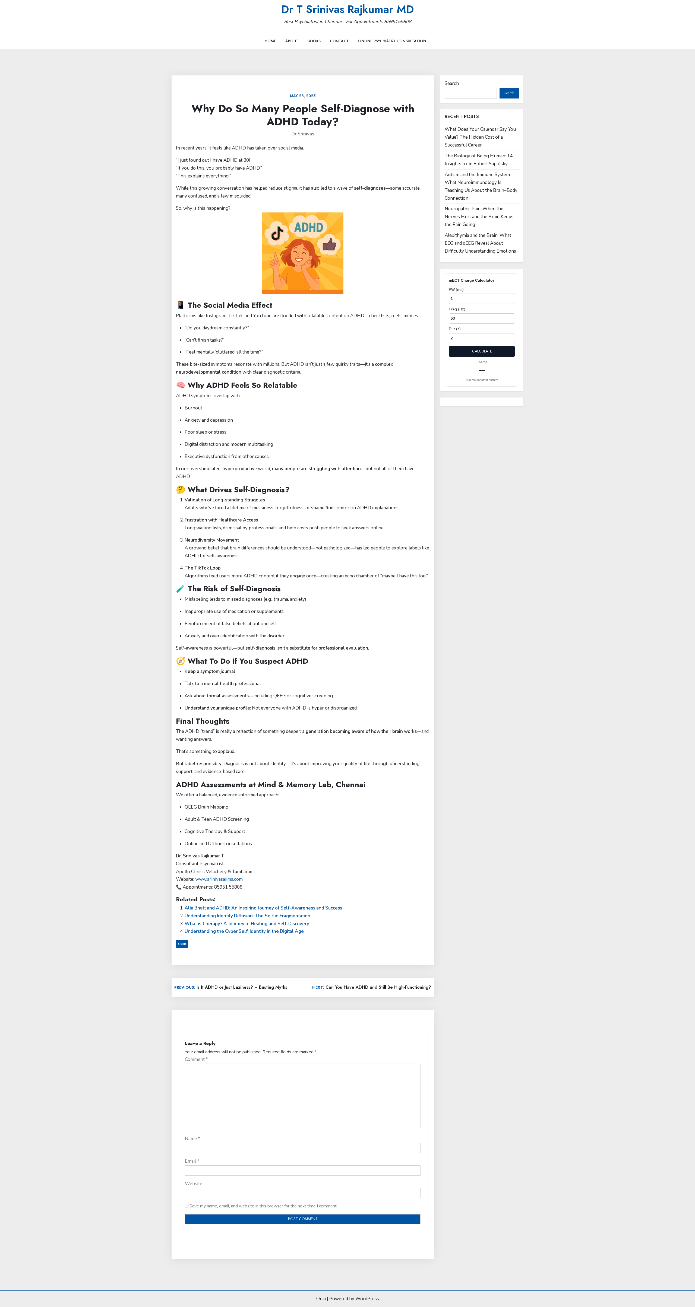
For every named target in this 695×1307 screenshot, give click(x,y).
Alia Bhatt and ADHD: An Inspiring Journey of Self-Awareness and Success (263, 908)
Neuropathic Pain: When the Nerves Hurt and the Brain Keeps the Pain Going (479, 217)
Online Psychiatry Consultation (392, 41)
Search (452, 83)
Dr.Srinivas (303, 134)
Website (193, 1184)
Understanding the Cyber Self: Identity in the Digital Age (244, 931)
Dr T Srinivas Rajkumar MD (347, 9)
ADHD (182, 944)
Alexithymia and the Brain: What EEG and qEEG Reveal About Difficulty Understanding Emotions (480, 243)
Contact (339, 41)
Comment (196, 1059)
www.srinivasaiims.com (219, 879)
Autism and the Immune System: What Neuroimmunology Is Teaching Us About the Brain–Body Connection (481, 186)
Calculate (482, 351)
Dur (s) (455, 329)
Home (270, 41)
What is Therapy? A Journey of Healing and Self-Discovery (247, 924)
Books (314, 41)
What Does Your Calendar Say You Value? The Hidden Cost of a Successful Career (480, 137)
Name (192, 1139)
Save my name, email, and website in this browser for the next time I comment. (263, 1206)
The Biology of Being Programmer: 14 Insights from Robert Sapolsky (479, 160)
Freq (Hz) (457, 309)
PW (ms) (456, 289)
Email (192, 1161)
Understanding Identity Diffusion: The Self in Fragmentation (247, 916)
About (291, 41)
